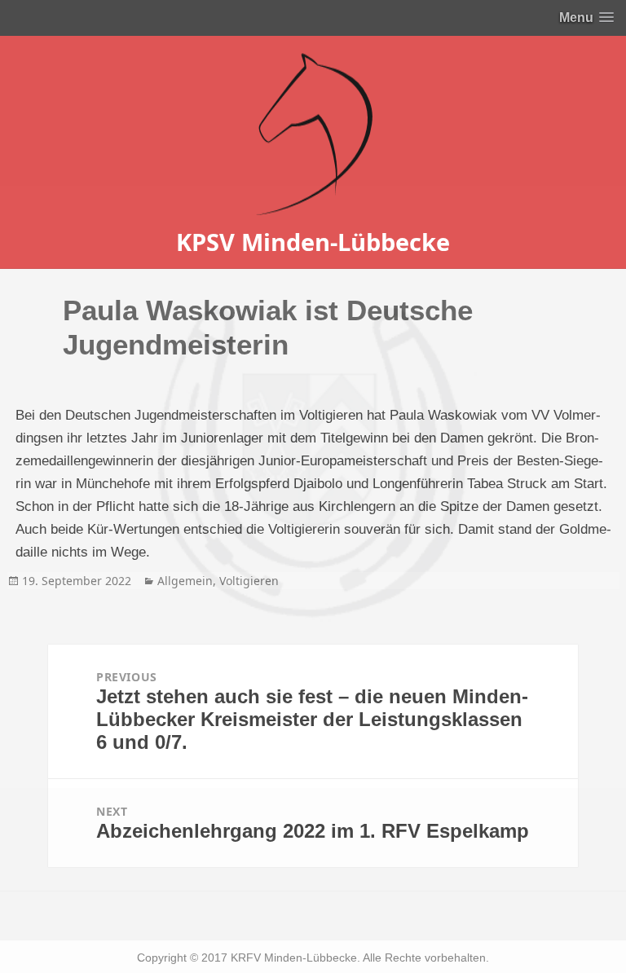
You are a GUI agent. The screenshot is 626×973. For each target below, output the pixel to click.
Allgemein (185, 580)
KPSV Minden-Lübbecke (313, 242)
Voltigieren (249, 580)
